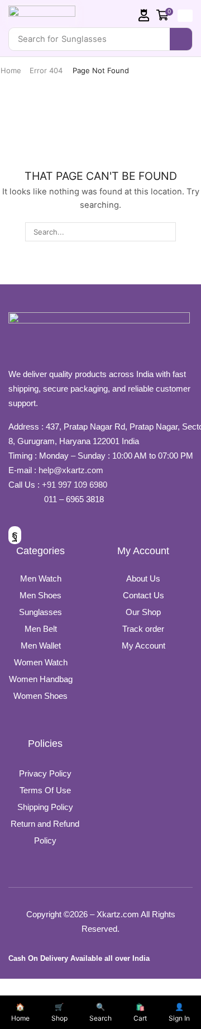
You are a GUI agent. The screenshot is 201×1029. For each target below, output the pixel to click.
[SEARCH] (165, 231)
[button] (144, 15)
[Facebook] (14, 535)
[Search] (181, 39)
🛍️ (140, 1012)
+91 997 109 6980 (77, 484)
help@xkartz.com (71, 470)
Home (11, 70)
